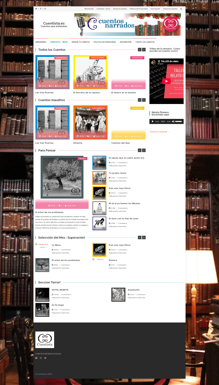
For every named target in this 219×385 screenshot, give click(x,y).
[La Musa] (42, 250)
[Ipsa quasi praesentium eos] (99, 223)
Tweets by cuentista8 (158, 132)
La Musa (56, 245)
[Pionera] (99, 265)
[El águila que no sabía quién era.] (99, 163)
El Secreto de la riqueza (86, 92)
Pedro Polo (61, 86)
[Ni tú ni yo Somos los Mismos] (99, 208)
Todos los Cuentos (170, 9)
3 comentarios (122, 178)
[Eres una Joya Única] (99, 193)
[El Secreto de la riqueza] (90, 72)
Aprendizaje (61, 58)
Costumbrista (98, 108)
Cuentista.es (54, 23)
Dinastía (77, 143)
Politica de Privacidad (139, 9)
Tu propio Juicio (117, 173)
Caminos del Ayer (120, 143)
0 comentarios (122, 162)
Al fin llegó (58, 305)
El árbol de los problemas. (49, 212)
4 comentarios (65, 310)
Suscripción (155, 9)
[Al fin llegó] (42, 310)
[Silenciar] (173, 121)
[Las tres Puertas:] (52, 72)
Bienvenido (89, 9)
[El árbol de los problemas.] (62, 177)
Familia (82, 158)
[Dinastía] (90, 122)
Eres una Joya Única (120, 188)
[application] (166, 121)
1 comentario (122, 193)
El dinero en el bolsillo (123, 92)
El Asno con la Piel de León (123, 218)
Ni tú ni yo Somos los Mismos (124, 203)
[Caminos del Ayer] (128, 106)
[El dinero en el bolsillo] (128, 56)
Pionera (113, 260)
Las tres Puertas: (44, 92)
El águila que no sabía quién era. (127, 158)
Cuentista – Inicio (103, 9)
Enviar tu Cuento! (120, 9)
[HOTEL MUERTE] (42, 295)
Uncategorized (98, 58)
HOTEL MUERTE (60, 290)
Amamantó (134, 290)
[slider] (178, 121)
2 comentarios (66, 250)
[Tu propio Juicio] (99, 178)
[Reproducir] (152, 121)
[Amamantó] (118, 295)
